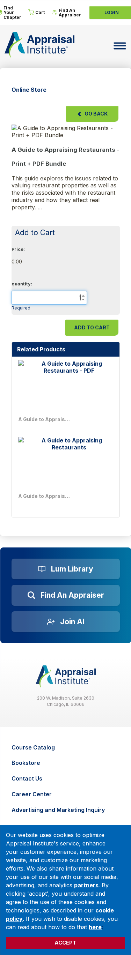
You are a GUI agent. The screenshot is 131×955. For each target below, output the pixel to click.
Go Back (96, 114)
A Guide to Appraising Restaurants (44, 496)
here (95, 927)
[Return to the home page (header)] (39, 45)
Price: (18, 249)
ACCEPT (65, 943)
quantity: (22, 283)
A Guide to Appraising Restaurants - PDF (44, 419)
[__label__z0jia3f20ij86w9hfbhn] (66, 676)
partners (86, 885)
